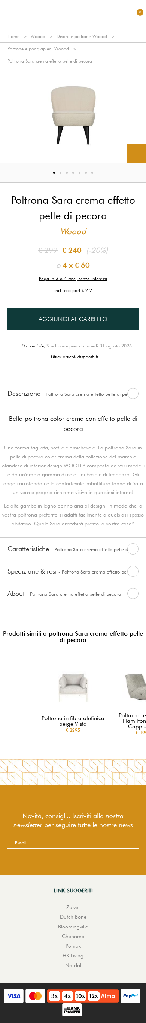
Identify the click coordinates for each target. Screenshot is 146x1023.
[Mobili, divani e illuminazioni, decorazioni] (73, 15)
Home (13, 36)
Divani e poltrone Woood (82, 36)
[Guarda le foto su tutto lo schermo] (136, 153)
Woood (38, 36)
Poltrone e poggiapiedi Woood (38, 48)
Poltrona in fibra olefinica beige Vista (73, 721)
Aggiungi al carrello (73, 319)
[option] (73, 115)
